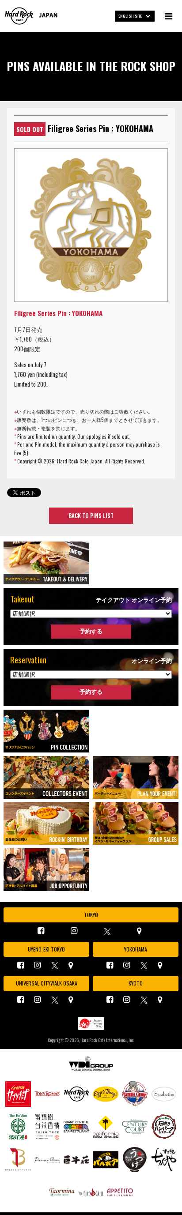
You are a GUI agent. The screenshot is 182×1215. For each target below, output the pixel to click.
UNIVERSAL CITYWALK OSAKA (46, 983)
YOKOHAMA (135, 949)
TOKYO (91, 914)
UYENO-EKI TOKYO (46, 949)
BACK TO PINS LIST (91, 515)
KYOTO (136, 983)
